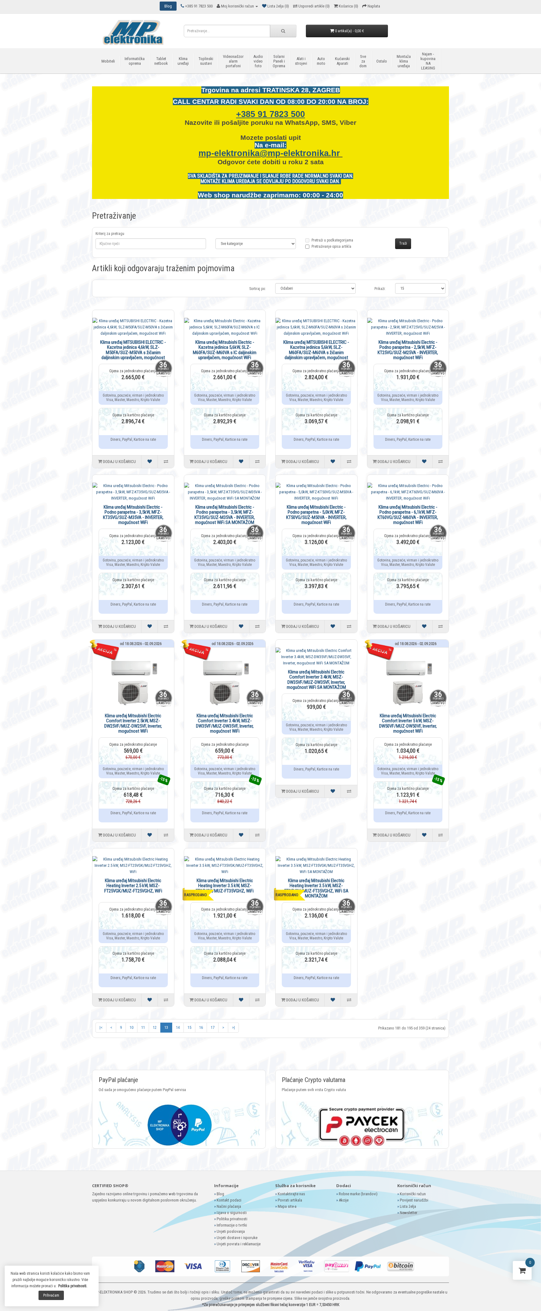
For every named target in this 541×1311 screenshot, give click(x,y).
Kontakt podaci (229, 1200)
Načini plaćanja (229, 1206)
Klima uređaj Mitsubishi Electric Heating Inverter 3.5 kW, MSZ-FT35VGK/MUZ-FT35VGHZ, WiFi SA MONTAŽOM (316, 888)
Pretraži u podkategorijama (332, 243)
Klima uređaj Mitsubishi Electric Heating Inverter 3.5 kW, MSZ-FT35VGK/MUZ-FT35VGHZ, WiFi (225, 886)
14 (178, 1027)
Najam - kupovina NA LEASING (427, 61)
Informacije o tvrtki (232, 1225)
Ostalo (381, 61)
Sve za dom (363, 61)
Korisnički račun (413, 1194)
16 (201, 1027)
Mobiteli (108, 61)
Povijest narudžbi (414, 1200)
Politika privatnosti (232, 1219)
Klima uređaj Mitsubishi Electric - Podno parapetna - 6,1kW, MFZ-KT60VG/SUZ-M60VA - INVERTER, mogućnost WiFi (408, 515)
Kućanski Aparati (342, 61)
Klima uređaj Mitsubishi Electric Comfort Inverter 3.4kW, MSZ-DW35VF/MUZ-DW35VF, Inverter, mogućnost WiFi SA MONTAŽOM (316, 679)
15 (189, 1027)
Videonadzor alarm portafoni (233, 61)
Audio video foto (258, 61)
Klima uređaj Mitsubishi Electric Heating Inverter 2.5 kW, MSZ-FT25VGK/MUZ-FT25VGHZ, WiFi (133, 886)
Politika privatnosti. (72, 1286)
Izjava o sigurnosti (232, 1212)
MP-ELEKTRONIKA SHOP (113, 1292)
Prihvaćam (51, 1295)
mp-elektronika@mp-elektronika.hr (270, 153)
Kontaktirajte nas (291, 1194)
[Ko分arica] (522, 1271)
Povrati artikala (290, 1200)
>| (233, 1027)
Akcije (343, 1200)
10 (131, 1027)
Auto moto (321, 61)
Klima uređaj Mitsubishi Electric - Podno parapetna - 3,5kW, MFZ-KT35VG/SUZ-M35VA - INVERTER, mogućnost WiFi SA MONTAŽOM (224, 515)
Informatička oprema (135, 61)
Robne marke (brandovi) (358, 1194)
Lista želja (408, 1206)
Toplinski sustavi (205, 61)
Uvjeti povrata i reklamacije (238, 1244)
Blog (220, 1194)
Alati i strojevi (301, 61)
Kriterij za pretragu (109, 233)
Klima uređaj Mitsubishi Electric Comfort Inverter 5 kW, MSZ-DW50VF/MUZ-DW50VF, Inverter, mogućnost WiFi (408, 723)
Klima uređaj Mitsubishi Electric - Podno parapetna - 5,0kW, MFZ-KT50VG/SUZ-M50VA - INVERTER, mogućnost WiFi (316, 515)
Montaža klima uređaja (404, 61)
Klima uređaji (183, 61)
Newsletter (408, 1212)
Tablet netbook (161, 61)
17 (212, 1027)
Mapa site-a (287, 1206)
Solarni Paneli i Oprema (279, 61)
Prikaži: (380, 289)
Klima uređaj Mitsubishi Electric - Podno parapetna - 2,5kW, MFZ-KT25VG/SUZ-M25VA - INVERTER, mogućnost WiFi (408, 350)
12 (155, 1027)
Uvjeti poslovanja (231, 1231)
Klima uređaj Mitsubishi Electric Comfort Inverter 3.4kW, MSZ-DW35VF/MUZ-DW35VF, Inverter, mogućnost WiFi (225, 723)
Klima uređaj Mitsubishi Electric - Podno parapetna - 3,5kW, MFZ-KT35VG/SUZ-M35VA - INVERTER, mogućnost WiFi (133, 515)
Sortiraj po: (257, 289)
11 (143, 1027)
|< (101, 1027)
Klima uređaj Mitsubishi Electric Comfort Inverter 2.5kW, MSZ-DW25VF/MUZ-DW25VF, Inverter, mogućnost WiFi (133, 723)
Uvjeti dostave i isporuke (237, 1237)
